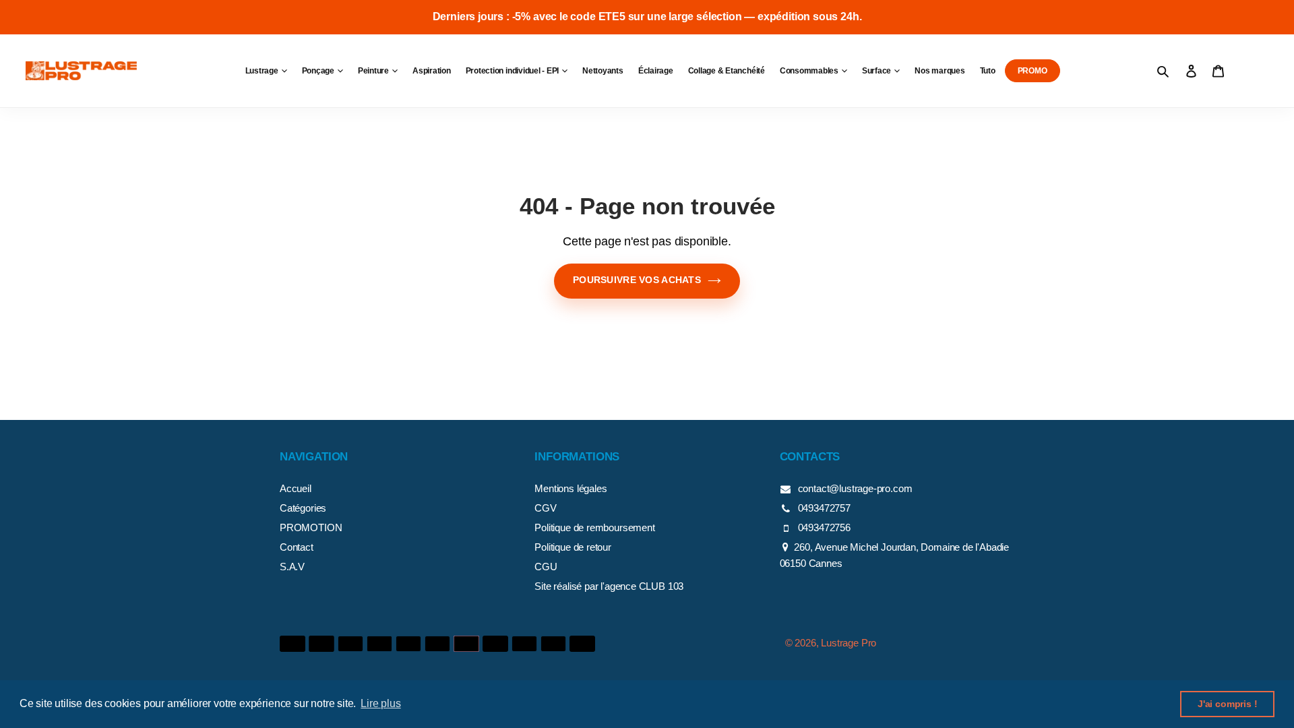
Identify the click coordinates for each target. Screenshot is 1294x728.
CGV (545, 508)
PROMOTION (311, 527)
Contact (296, 547)
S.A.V (292, 566)
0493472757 (824, 508)
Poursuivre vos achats (637, 279)
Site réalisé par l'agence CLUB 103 (608, 586)
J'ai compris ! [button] (1227, 703)
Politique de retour (572, 547)
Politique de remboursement (594, 527)
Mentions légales (570, 488)
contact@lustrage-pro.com (855, 488)
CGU (545, 566)
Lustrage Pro (848, 642)
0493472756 (824, 527)
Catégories (303, 508)
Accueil (295, 488)
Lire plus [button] (380, 703)
